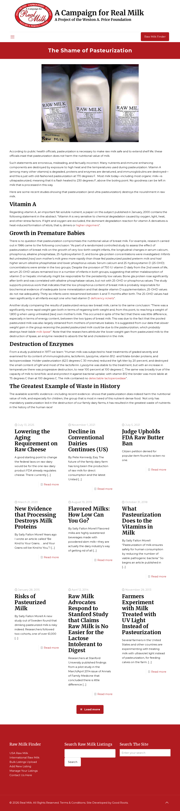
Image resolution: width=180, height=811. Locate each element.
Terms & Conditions (72, 802)
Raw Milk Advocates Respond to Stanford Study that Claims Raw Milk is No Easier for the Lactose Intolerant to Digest (88, 623)
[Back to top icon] (167, 802)
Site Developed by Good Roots (107, 802)
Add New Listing (20, 766)
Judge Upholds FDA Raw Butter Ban (143, 437)
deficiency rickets (102, 298)
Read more (51, 484)
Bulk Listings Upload (23, 762)
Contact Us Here (20, 775)
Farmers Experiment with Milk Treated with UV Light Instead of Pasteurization (141, 614)
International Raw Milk (24, 757)
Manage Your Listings (23, 770)
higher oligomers (87, 225)
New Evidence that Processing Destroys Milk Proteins (35, 517)
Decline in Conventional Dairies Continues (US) (88, 440)
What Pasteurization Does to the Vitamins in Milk (141, 520)
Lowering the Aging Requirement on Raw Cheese (36, 440)
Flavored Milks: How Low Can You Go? (89, 514)
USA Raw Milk (18, 753)
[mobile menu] (12, 37)
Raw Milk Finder (155, 36)
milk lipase (43, 331)
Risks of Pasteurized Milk (30, 602)
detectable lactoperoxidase (107, 378)
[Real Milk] (79, 16)
